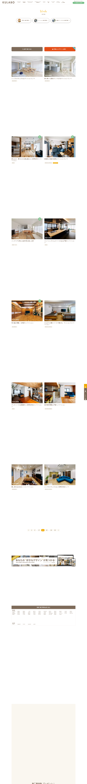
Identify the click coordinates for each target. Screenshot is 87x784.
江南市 (39, 612)
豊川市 (50, 611)
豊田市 (71, 611)
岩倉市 (24, 613)
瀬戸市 (34, 611)
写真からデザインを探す (64, 48)
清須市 (45, 613)
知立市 (71, 612)
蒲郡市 (24, 612)
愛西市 (39, 613)
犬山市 (29, 612)
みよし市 (60, 613)
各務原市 (19, 624)
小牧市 (45, 612)
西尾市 (19, 612)
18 (43, 530)
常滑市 (34, 612)
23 (55, 530)
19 (46, 530)
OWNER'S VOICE (38, 2)
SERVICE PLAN (30, 2)
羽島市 (13, 624)
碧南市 (60, 611)
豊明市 (29, 613)
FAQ (63, 2)
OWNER (58, 2)
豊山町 (19, 614)
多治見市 (29, 624)
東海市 (55, 612)
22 (51, 530)
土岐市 (34, 624)
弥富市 (55, 613)
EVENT (44, 2)
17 (39, 530)
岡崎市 (24, 611)
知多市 (66, 612)
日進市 (34, 613)
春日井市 (45, 611)
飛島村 (45, 614)
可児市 (24, 624)
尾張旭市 (13, 613)
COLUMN (53, 2)
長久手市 (71, 613)
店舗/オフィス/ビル (62, 20)
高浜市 (19, 613)
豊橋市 (19, 611)
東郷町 (13, 614)
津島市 (55, 611)
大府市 (60, 612)
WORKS (24, 2)
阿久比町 (50, 614)
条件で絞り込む (28, 49)
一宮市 (29, 611)
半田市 (39, 611)
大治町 (34, 614)
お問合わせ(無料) (79, 2)
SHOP (48, 2)
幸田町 (60, 614)
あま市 (66, 613)
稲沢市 (50, 612)
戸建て (25, 20)
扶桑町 (29, 614)
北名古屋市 (51, 613)
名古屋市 (13, 611)
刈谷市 (66, 611)
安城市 (13, 612)
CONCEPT (19, 2)
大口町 (24, 614)
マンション (42, 20)
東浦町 (55, 614)
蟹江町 (39, 614)
